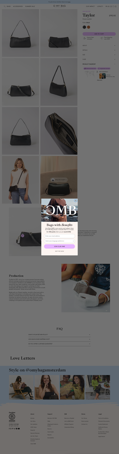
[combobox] (59, 241)
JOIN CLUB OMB (59, 246)
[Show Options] (73, 241)
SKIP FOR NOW (59, 251)
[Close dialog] (75, 200)
